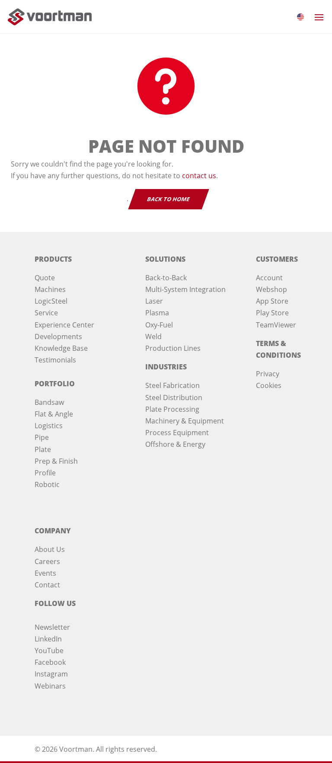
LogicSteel (51, 301)
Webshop (271, 289)
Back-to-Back (166, 277)
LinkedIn (48, 639)
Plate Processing (172, 409)
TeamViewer (276, 325)
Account (269, 277)
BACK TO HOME (168, 199)
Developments (58, 336)
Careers (47, 561)
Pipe (42, 437)
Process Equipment (177, 432)
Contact (47, 585)
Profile (45, 473)
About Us (50, 549)
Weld (153, 336)
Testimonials (55, 360)
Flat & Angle (54, 414)
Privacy (267, 373)
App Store (272, 301)
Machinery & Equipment (184, 421)
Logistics (49, 425)
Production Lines (173, 348)
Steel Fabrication (172, 385)
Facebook (50, 662)
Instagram (51, 674)
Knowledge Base (61, 348)
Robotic (47, 484)
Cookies (268, 385)
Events (45, 573)
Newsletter (52, 627)
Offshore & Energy (175, 444)
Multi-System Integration (185, 289)
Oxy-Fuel (159, 325)
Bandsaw (49, 402)
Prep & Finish (56, 461)
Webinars (50, 686)
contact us (199, 175)
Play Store (272, 312)
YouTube (49, 650)
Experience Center (64, 325)
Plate (43, 449)
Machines (50, 289)
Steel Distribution (173, 397)
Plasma (157, 312)
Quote (45, 277)
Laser (154, 301)
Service (46, 312)
